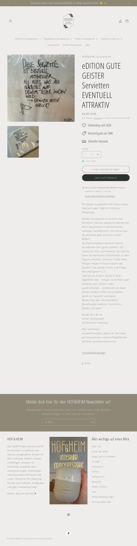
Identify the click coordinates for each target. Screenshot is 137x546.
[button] (10, 21)
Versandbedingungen (94, 352)
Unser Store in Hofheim (104, 456)
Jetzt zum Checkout (106, 177)
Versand (97, 118)
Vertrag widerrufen (101, 502)
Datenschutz (98, 476)
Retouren (96, 482)
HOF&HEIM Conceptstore (24, 539)
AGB (94, 492)
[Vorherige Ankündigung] (8, 3)
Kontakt (96, 461)
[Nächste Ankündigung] (129, 3)
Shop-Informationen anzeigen (100, 196)
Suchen (95, 471)
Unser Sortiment (100, 451)
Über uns (96, 446)
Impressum (97, 466)
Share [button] (88, 363)
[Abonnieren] (91, 422)
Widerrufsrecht (99, 486)
